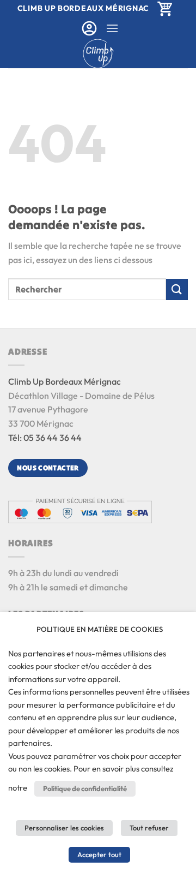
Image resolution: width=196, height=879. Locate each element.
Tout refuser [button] (149, 827)
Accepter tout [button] (99, 854)
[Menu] (112, 28)
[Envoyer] (177, 289)
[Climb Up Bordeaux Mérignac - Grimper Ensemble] (98, 53)
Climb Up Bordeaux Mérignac (64, 381)
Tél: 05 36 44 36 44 (45, 437)
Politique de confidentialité (85, 788)
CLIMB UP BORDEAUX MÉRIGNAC (83, 8)
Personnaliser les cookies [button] (64, 827)
